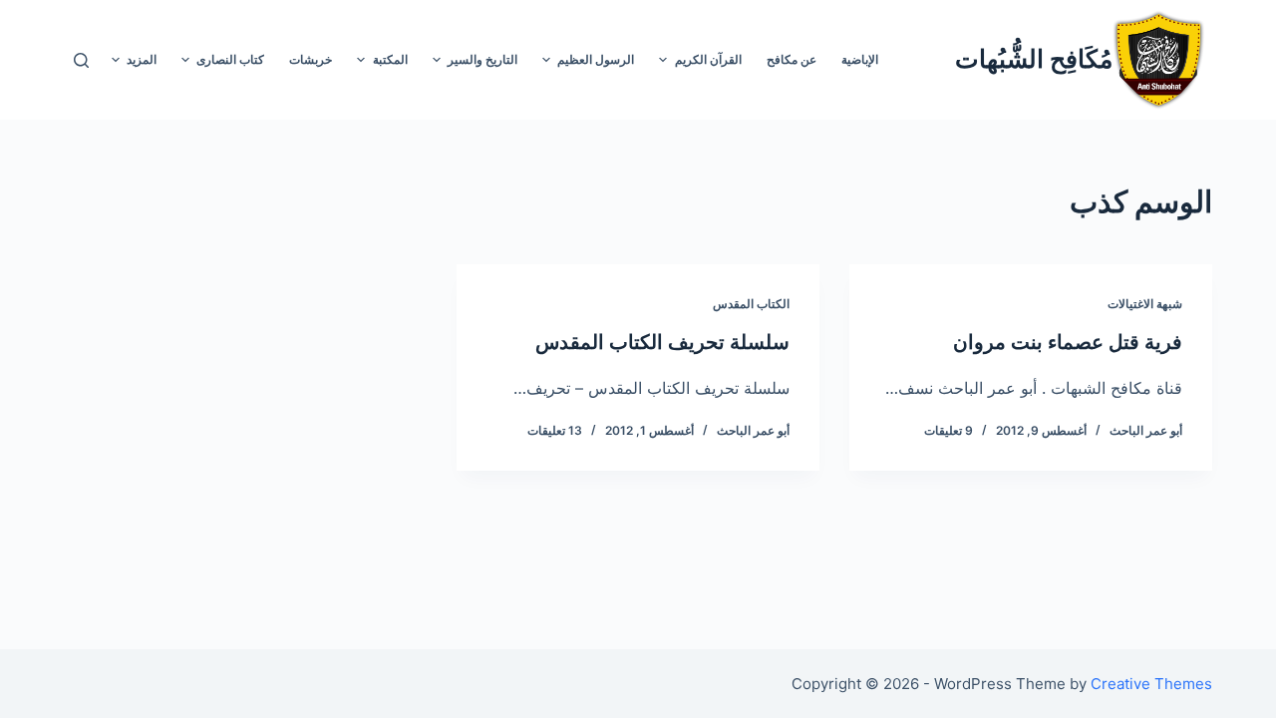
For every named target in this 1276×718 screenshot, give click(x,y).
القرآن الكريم (708, 59)
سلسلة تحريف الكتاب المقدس (662, 342)
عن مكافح (791, 59)
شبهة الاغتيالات (1145, 303)
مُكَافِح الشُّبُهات (1034, 59)
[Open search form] (81, 60)
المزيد (142, 59)
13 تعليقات (554, 430)
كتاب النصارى (230, 59)
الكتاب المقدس (751, 303)
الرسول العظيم (595, 59)
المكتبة (390, 59)
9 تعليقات (948, 430)
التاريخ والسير (482, 59)
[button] (663, 60)
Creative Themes (1151, 683)
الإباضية (859, 59)
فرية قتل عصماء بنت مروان (1067, 342)
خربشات (310, 59)
